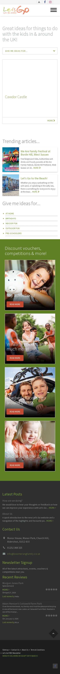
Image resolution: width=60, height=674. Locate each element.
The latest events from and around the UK (27, 454)
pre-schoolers (14, 233)
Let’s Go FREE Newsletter (11, 653)
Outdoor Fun (13, 228)
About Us (7, 513)
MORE (36, 168)
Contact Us (15, 650)
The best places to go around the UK (26, 400)
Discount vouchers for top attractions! (27, 293)
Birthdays (11, 218)
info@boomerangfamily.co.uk (23, 553)
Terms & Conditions (38, 650)
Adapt (24, 656)
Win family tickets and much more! (26, 346)
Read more (15, 304)
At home (10, 213)
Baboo (35, 656)
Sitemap (5, 650)
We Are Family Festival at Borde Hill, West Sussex (35, 152)
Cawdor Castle (16, 96)
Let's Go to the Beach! (34, 178)
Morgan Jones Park (12, 583)
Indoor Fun (11, 223)
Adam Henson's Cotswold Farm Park (22, 603)
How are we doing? (12, 500)
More (50, 120)
